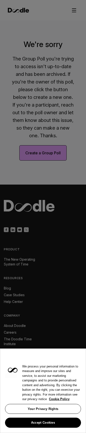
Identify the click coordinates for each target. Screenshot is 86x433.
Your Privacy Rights (43, 409)
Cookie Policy (59, 399)
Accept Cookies (43, 422)
